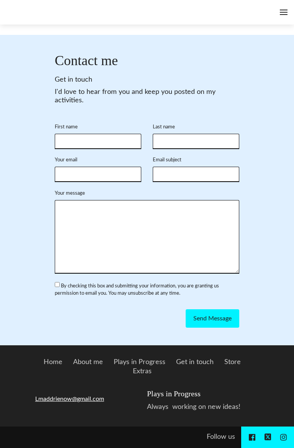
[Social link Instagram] (283, 437)
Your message (70, 193)
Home (53, 362)
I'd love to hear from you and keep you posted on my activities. (135, 96)
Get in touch (73, 79)
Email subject (167, 160)
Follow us (221, 436)
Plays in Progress (139, 362)
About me (88, 362)
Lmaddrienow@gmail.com (69, 399)
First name (66, 127)
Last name (164, 127)
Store (232, 362)
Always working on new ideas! (193, 407)
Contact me (86, 60)
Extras (142, 371)
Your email (66, 160)
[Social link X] (268, 437)
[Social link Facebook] (252, 437)
